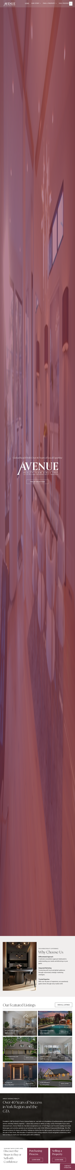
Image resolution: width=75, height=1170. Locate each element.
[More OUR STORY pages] (40, 3)
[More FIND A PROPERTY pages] (56, 3)
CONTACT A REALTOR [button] (67, 1167)
